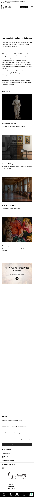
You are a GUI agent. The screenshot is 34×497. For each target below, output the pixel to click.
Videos (23, 495)
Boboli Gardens (12, 488)
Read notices (29, 2)
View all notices (17, 444)
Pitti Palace (11, 486)
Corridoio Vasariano (13, 491)
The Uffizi (10, 484)
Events (10, 495)
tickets (23, 7)
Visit (4, 495)
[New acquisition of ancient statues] (6, 7)
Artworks (17, 495)
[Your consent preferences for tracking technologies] (31, 494)
